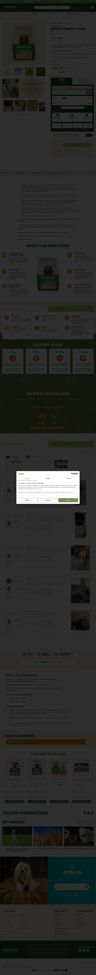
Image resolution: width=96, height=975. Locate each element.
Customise (47, 500)
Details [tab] (48, 478)
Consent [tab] (27, 478)
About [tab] (69, 478)
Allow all (68, 500)
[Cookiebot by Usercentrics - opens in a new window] (72, 474)
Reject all (28, 500)
